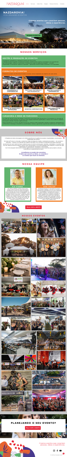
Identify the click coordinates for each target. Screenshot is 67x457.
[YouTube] (60, 450)
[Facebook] (57, 450)
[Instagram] (54, 450)
